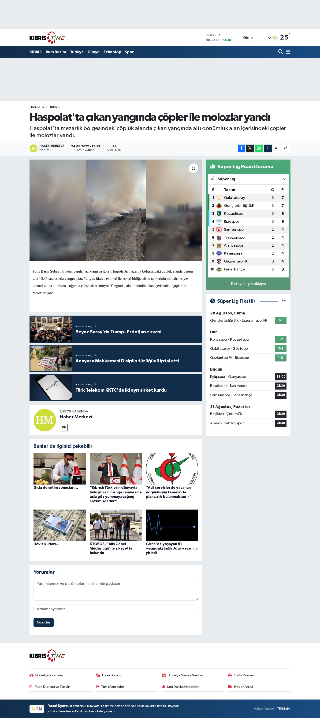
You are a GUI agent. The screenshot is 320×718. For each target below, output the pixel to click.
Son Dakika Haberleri (183, 687)
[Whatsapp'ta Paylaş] (259, 148)
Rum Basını (56, 52)
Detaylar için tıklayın (248, 284)
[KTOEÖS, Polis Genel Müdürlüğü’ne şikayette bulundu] (116, 525)
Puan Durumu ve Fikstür (52, 687)
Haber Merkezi (76, 417)
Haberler (37, 107)
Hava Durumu (112, 675)
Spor (129, 52)
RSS (39, 709)
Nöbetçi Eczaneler (49, 675)
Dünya (94, 52)
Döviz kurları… (46, 544)
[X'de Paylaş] (250, 148)
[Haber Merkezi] (44, 420)
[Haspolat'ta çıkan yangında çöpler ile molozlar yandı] (116, 210)
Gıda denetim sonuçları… (55, 487)
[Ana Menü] (287, 52)
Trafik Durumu (244, 675)
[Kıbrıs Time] (47, 37)
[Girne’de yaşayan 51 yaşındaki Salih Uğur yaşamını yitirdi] (172, 525)
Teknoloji (112, 52)
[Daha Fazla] (268, 148)
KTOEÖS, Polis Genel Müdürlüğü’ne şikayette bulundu (111, 548)
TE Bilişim (283, 709)
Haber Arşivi (243, 687)
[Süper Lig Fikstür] (284, 301)
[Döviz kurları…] (59, 525)
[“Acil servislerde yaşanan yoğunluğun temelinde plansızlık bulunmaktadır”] (172, 469)
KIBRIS (36, 52)
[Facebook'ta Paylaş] (241, 148)
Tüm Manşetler (112, 687)
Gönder (44, 622)
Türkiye (77, 52)
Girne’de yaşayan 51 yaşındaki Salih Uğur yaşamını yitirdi (171, 548)
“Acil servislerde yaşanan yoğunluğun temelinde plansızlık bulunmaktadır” (168, 492)
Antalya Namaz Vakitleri (186, 675)
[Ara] (281, 52)
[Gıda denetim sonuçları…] (59, 469)
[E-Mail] (64, 427)
